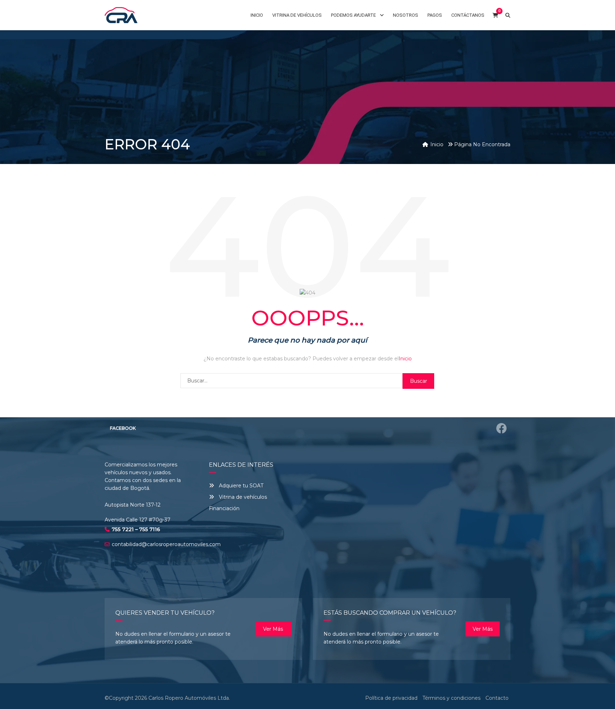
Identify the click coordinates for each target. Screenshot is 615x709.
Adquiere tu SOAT (241, 485)
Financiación (224, 508)
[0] (495, 15)
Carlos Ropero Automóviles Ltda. (189, 698)
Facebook (123, 428)
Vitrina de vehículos (242, 497)
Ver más (273, 629)
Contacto (497, 698)
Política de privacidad (391, 698)
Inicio (405, 358)
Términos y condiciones (451, 698)
